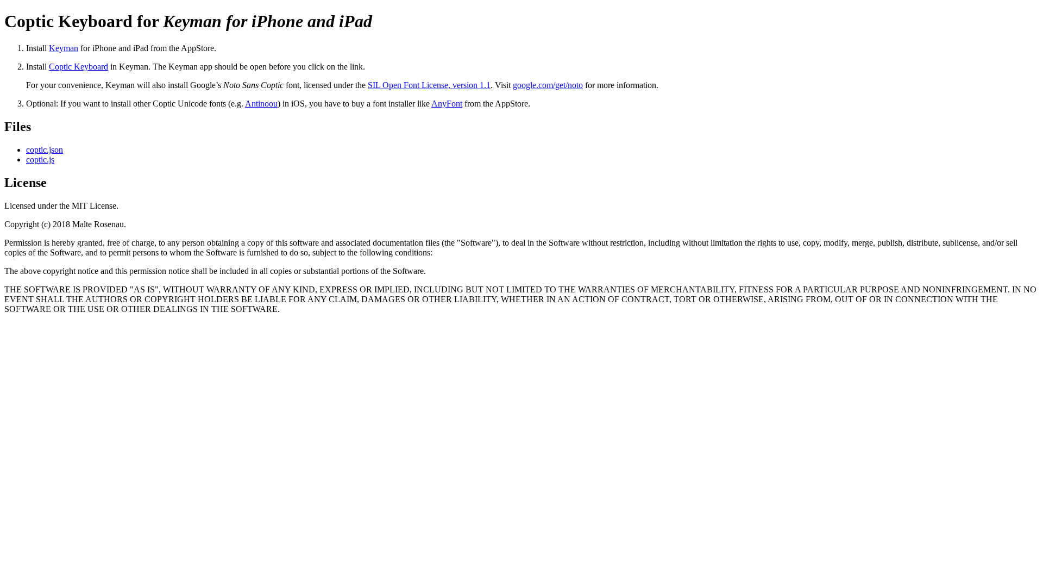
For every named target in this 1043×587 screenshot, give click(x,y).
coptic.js (40, 159)
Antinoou (261, 103)
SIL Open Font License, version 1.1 (429, 85)
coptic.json (44, 149)
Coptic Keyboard (78, 66)
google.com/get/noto (548, 85)
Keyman (63, 48)
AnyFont (446, 103)
